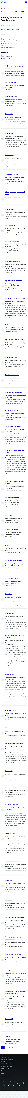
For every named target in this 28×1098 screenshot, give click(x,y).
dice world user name (12, 861)
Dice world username (12, 261)
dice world (8, 324)
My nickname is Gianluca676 (15, 339)
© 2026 (17, 1084)
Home (2, 11)
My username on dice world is (15, 917)
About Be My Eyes (6, 1063)
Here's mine (9, 515)
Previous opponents (12, 804)
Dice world (8, 771)
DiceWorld (8, 594)
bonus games (9, 674)
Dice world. (9, 114)
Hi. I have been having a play (15, 298)
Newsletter (4, 1070)
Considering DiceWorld (13, 426)
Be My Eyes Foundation (7, 1059)
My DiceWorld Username (13, 280)
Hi (6, 728)
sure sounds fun (10, 710)
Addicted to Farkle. (11, 410)
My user (8, 970)
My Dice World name (12, 375)
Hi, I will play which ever (13, 560)
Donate (3, 1061)
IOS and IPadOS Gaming (21, 11)
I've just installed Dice (12, 497)
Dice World (9, 133)
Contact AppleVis (5, 1076)
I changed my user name (13, 392)
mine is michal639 (11, 529)
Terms (5, 1085)
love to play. (9, 155)
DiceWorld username (12, 241)
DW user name (10, 225)
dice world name (11, 787)
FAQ (2, 1073)
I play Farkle (9, 613)
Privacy (9, 1085)
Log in (2, 56)
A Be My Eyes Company (18, 1085)
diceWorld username (12, 174)
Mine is (7, 1036)
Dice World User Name (13, 954)
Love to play (9, 209)
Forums (10, 11)
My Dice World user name (14, 743)
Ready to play (10, 834)
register (8, 56)
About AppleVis (5, 1057)
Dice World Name (11, 96)
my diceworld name (12, 578)
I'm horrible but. (10, 82)
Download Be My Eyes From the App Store (7, 1067)
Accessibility (23, 1084)
